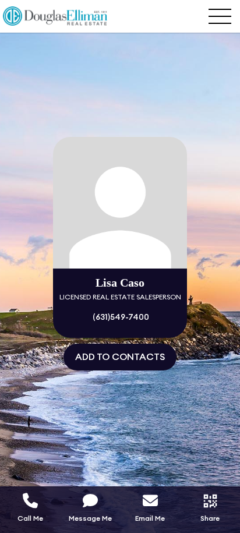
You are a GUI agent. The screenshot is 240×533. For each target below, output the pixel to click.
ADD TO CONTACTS (120, 357)
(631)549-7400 (120, 317)
